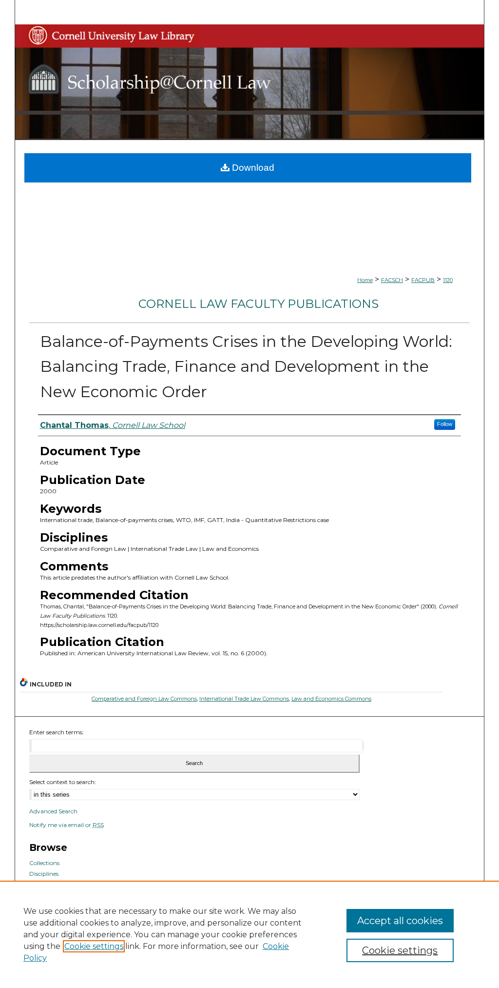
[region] (249, 934)
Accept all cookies (400, 921)
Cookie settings (93, 946)
